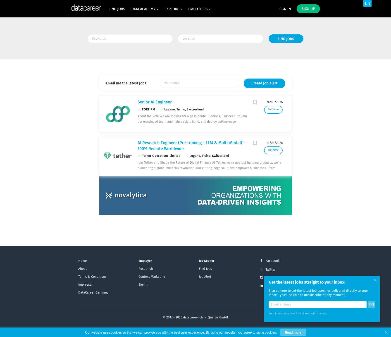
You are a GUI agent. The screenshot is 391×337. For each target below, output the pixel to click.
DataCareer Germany (93, 292)
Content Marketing (151, 276)
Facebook (272, 261)
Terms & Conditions (92, 276)
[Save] (255, 103)
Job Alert (205, 276)
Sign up (308, 9)
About (82, 268)
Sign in (285, 9)
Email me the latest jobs (126, 83)
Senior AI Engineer (155, 102)
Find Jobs (286, 39)
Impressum (86, 284)
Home (82, 261)
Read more (293, 332)
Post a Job (145, 268)
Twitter (270, 269)
